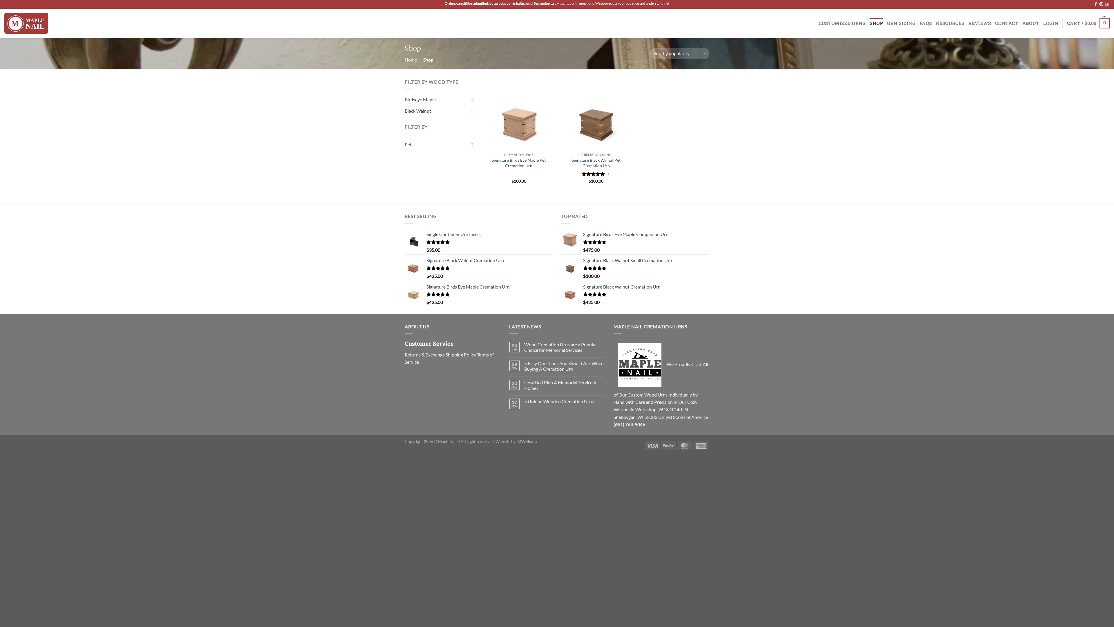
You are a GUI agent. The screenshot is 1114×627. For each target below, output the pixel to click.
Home (411, 59)
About (1030, 23)
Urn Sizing (901, 23)
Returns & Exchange (425, 354)
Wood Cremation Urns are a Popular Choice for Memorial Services (560, 347)
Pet (408, 144)
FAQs (926, 23)
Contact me (564, 4)
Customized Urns (842, 23)
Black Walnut (418, 110)
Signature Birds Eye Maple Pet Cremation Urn (519, 163)
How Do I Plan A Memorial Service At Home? (561, 385)
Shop (876, 23)
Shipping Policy (461, 354)
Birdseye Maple (420, 99)
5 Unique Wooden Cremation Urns (559, 401)
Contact (1006, 23)
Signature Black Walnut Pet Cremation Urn (596, 163)
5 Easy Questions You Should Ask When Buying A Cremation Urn (564, 366)
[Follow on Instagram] (1101, 4)
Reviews (979, 23)
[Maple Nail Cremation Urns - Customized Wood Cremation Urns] (26, 23)
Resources (950, 23)
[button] (1088, 23)
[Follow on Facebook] (1095, 4)
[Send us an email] (1106, 4)
